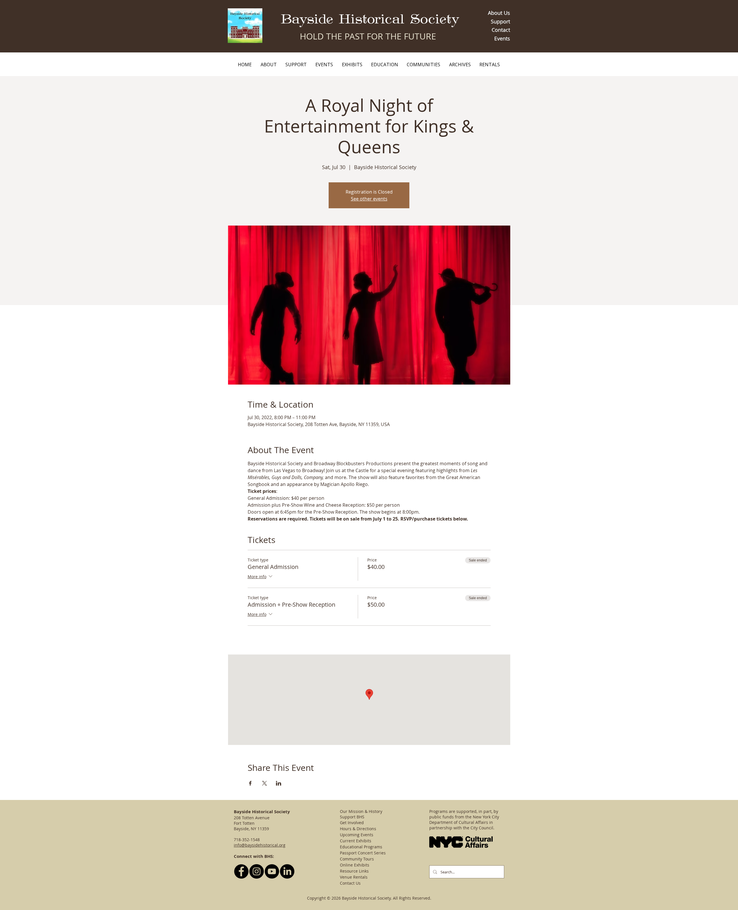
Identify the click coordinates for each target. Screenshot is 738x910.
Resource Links (354, 871)
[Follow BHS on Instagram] (256, 871)
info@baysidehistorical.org (259, 845)
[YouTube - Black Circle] (272, 871)
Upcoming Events (356, 834)
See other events (369, 199)
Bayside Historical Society (370, 19)
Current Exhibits (355, 840)
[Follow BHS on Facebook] (241, 871)
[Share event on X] (264, 783)
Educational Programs (361, 847)
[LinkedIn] (287, 871)
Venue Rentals (354, 877)
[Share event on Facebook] (250, 783)
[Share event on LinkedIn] (278, 783)
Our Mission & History (361, 811)
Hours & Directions (358, 828)
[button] (268, 64)
